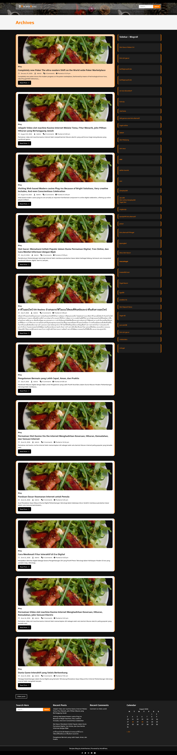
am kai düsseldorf (125, 91)
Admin (39, 73)
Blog (20, 67)
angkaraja (122, 209)
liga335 (121, 292)
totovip (122, 102)
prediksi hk (123, 300)
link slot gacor (124, 58)
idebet (121, 133)
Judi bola (122, 111)
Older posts (21, 696)
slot (120, 159)
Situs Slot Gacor (125, 253)
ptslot (121, 224)
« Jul (128, 732)
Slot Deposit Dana (125, 307)
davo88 (122, 198)
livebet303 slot (124, 272)
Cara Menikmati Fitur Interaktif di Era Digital (41, 554)
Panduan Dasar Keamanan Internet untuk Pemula (43, 496)
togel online (123, 125)
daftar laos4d (124, 170)
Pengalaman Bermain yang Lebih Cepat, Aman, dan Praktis (48, 378)
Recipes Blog (73, 748)
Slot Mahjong (124, 140)
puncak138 (123, 325)
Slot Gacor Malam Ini (126, 47)
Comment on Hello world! (98, 709)
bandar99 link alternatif (127, 216)
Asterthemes (85, 748)
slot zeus (122, 148)
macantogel (123, 261)
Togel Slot (122, 202)
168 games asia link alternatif (129, 118)
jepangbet (123, 243)
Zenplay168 (123, 190)
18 (133, 722)
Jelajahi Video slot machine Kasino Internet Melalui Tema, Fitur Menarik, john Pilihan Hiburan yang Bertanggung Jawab (70, 711)
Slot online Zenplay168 (127, 200)
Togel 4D (122, 316)
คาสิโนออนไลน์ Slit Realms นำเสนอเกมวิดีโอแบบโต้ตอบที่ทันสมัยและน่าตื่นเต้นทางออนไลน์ (62, 309)
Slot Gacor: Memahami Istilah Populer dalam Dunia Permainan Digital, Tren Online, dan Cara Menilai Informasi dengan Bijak (69, 726)
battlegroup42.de (125, 69)
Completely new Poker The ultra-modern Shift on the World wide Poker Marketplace (61, 70)
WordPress (103, 748)
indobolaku (123, 339)
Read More (23, 83)
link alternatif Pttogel (126, 232)
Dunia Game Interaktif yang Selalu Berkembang (42, 672)
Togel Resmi (123, 283)
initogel (122, 348)
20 (142, 722)
